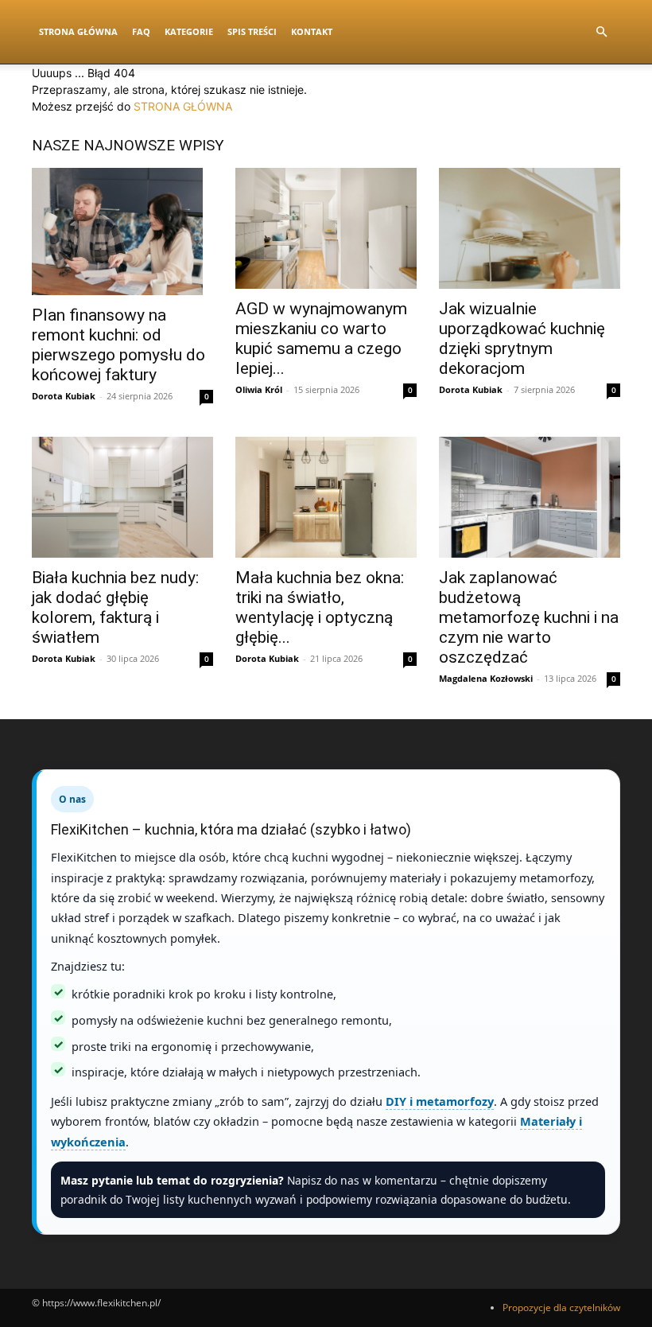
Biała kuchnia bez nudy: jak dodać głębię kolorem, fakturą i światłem (115, 607)
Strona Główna (78, 31)
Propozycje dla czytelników (561, 1307)
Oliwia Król (258, 389)
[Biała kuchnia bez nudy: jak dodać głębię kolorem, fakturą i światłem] (122, 497)
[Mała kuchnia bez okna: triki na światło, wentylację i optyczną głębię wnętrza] (326, 497)
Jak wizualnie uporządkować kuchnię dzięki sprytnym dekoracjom (522, 338)
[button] (601, 32)
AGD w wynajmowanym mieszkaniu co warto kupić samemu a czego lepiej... (321, 338)
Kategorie (189, 31)
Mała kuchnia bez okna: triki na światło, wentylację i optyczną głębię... (319, 607)
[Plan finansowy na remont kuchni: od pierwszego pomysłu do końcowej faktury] (122, 231)
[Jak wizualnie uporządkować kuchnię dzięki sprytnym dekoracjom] (529, 228)
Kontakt (311, 31)
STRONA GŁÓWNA (183, 106)
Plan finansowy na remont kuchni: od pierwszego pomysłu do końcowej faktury (118, 344)
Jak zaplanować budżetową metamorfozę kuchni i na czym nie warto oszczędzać (529, 617)
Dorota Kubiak (63, 396)
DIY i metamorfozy (440, 1101)
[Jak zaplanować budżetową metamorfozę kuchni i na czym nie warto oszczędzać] (529, 497)
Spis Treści (252, 31)
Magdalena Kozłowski (486, 678)
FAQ (141, 31)
